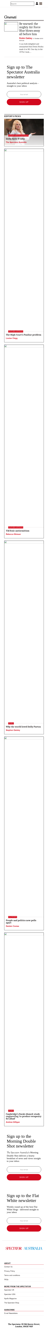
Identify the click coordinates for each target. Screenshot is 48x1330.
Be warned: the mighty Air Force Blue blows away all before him (29, 29)
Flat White (13, 917)
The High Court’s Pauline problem (23, 334)
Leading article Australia (18, 135)
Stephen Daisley (13, 730)
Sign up (24, 102)
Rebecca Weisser (13, 534)
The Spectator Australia (16, 142)
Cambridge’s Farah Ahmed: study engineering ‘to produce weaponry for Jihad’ (23, 1116)
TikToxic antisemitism (17, 530)
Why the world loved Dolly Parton (23, 726)
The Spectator (24, 1248)
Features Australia (16, 331)
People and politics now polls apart (21, 921)
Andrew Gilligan (13, 1122)
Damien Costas (12, 926)
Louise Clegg (12, 338)
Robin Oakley (25, 38)
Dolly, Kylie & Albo (15, 139)
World (11, 723)
